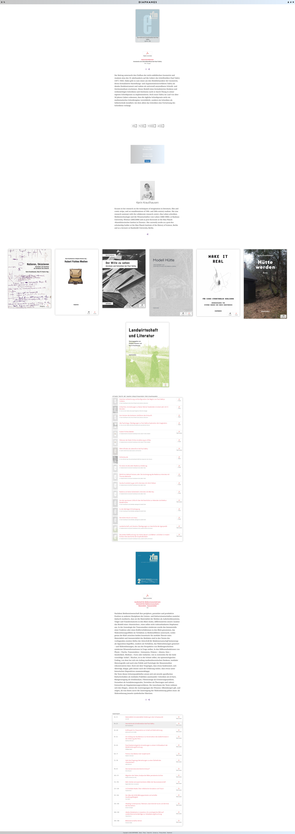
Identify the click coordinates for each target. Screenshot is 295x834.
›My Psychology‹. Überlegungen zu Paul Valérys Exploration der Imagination (143, 423)
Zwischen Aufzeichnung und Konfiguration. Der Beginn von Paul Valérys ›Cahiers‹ (142, 400)
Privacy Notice (162, 832)
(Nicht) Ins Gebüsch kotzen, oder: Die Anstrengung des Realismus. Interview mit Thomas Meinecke (144, 475)
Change (147, 161)
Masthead (169, 832)
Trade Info (149, 832)
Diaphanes (147, 2)
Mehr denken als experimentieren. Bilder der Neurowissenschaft (145, 782)
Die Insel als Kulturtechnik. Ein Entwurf (137, 769)
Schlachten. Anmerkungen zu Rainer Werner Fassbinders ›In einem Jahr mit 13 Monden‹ (143, 408)
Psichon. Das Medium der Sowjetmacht (137, 753)
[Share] (149, 69)
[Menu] (1, 2)
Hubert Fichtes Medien (126, 431)
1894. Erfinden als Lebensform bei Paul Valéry (133, 448)
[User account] (288, 2)
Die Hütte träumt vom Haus (128, 517)
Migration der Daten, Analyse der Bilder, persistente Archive (144, 775)
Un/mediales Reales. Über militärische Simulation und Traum (144, 788)
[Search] (4, 2)
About (140, 832)
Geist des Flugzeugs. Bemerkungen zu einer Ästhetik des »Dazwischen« (143, 761)
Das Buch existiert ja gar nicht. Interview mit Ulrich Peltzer (137, 483)
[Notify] (146, 69)
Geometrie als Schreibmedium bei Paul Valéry (139, 723)
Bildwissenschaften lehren (133, 820)
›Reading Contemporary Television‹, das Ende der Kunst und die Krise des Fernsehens (147, 804)
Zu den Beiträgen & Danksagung (129, 509)
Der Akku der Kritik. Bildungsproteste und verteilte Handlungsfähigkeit (141, 796)
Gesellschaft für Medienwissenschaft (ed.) (147, 602)
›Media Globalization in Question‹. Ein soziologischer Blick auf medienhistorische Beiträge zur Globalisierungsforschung (144, 813)
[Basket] (293, 2)
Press (144, 832)
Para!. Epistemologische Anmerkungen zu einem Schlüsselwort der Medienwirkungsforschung (146, 746)
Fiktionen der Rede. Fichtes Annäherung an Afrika (135, 440)
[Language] (290, 2)
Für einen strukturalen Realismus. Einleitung (133, 465)
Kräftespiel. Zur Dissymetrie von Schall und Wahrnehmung (143, 730)
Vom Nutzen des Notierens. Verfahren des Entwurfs (135, 415)
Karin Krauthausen (147, 59)
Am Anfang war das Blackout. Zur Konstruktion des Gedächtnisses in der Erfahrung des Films (147, 737)
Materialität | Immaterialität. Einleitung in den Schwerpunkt (144, 717)
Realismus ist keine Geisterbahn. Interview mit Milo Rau (136, 491)
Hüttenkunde (123, 457)
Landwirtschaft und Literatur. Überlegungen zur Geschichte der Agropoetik (143, 526)
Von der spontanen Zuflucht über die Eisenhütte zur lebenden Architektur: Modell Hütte (143, 501)
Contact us (155, 832)
